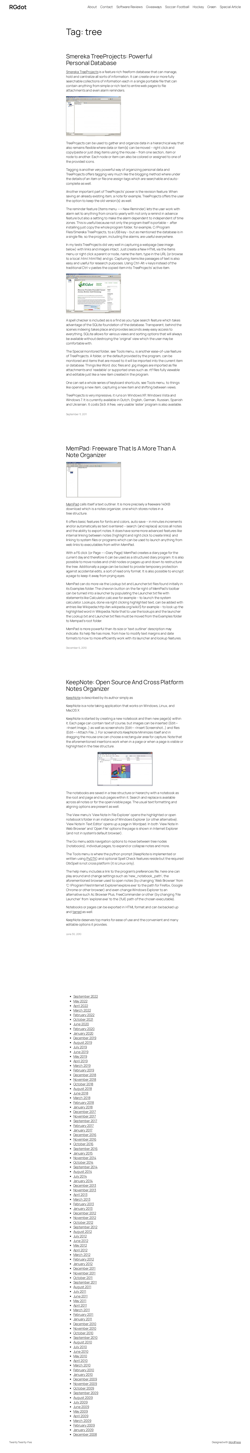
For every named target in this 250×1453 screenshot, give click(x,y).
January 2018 (83, 1107)
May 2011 (79, 1301)
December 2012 (84, 1213)
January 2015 (83, 1153)
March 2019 (82, 1065)
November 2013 (84, 1190)
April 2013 (80, 1194)
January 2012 (83, 1264)
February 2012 (83, 1259)
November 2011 (84, 1273)
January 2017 (83, 1130)
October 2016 (83, 1144)
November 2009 (85, 1383)
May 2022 (80, 1001)
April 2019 (80, 1061)
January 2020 (83, 1033)
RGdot (18, 7)
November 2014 (84, 1158)
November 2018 (84, 1079)
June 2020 (81, 1024)
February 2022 (84, 1015)
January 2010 (83, 1374)
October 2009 (83, 1388)
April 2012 (80, 1250)
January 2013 (83, 1208)
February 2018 (83, 1102)
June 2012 (80, 1240)
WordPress (235, 1442)
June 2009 (81, 1406)
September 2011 (85, 1282)
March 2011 (81, 1310)
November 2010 (84, 1328)
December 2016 (84, 1134)
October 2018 (83, 1084)
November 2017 (84, 1116)
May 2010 (80, 1356)
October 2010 (83, 1333)
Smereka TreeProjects (82, 72)
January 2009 (83, 1430)
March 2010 (82, 1365)
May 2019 (80, 1056)
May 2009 (80, 1411)
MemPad (72, 504)
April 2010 (80, 1360)
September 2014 (85, 1167)
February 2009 (84, 1425)
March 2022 (82, 1010)
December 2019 (84, 1038)
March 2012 (81, 1254)
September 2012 (85, 1227)
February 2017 (83, 1125)
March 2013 (81, 1199)
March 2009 (82, 1420)
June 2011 (80, 1296)
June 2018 (80, 1093)
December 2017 (84, 1111)
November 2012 (84, 1217)
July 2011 (79, 1291)
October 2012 (83, 1222)
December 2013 (84, 1185)
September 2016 (85, 1148)
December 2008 (85, 1434)
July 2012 (80, 1236)
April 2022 (80, 1005)
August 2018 (82, 1088)
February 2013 (83, 1204)
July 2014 (80, 1176)
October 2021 (83, 1019)
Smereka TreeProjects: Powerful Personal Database (109, 59)
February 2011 (83, 1314)
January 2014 (83, 1181)
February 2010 (83, 1370)
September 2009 (85, 1393)
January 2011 (82, 1319)
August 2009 (83, 1397)
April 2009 (80, 1416)
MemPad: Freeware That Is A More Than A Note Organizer (121, 451)
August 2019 (82, 1042)
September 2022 (85, 996)
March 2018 (81, 1098)
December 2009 (85, 1379)
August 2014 (82, 1171)
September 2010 (85, 1337)
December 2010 (84, 1324)
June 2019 (80, 1052)
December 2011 (84, 1268)
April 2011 (80, 1305)
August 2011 (82, 1287)
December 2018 (84, 1075)
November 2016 (84, 1139)
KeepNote (73, 697)
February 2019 (83, 1070)
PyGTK (91, 858)
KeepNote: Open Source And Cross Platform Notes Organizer (124, 685)
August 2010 (82, 1342)
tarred (76, 912)
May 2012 (80, 1245)
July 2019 (80, 1047)
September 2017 (85, 1121)
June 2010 (80, 1351)
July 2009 (80, 1402)
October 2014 (83, 1162)
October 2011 (83, 1277)
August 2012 (82, 1231)
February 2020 (84, 1029)
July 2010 (80, 1347)
